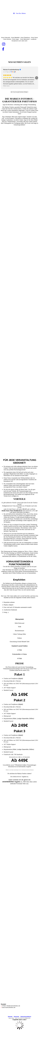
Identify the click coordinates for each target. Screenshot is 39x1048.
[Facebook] (3, 49)
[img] (19, 6)
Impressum (16, 1016)
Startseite (10, 1016)
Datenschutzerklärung (25, 1016)
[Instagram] (3, 44)
